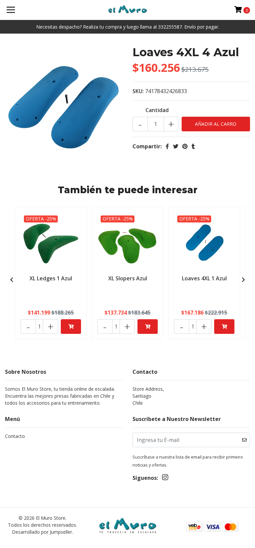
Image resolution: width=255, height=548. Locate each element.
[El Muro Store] (127, 10)
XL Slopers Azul (127, 278)
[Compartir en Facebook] (167, 146)
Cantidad (157, 110)
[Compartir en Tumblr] (193, 146)
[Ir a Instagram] (165, 478)
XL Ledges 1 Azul (51, 278)
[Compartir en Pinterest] (185, 146)
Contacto (15, 436)
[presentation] (11, 279)
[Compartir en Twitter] (175, 146)
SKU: (138, 91)
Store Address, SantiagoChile (148, 396)
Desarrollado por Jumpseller (42, 532)
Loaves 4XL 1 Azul (204, 278)
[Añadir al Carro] (71, 326)
